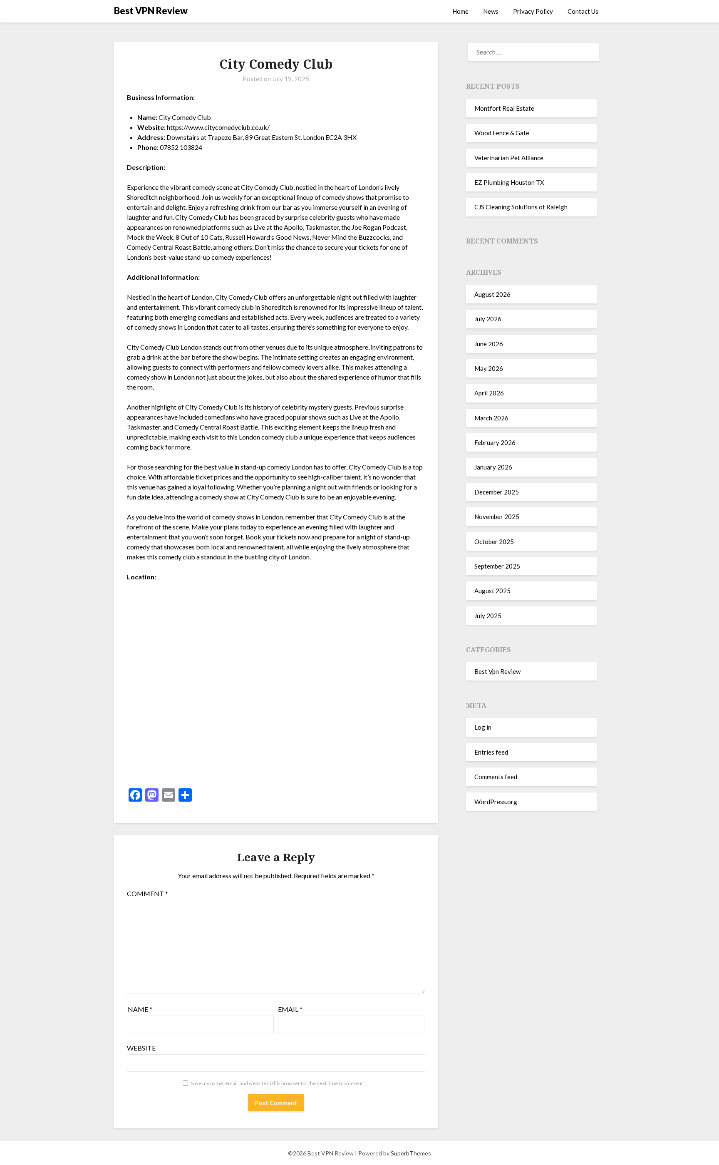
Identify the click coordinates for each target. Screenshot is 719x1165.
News (490, 11)
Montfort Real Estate (504, 108)
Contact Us (583, 11)
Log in (482, 727)
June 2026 (488, 344)
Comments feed (495, 776)
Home (460, 11)
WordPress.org (495, 801)
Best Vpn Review (497, 671)
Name (140, 1009)
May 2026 (488, 368)
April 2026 (489, 393)
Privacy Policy (533, 11)
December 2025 (496, 492)
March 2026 (491, 418)
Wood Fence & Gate (501, 133)
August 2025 (492, 590)
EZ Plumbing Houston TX (509, 182)
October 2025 (494, 541)
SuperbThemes (411, 1153)
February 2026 (495, 442)
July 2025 (487, 615)
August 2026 (492, 294)
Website (141, 1048)
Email (290, 1009)
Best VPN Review (151, 10)
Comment (147, 893)
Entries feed (491, 752)
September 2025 (497, 566)
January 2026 (493, 467)
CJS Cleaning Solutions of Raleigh (521, 207)
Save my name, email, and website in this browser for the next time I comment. (277, 1083)
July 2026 (487, 319)
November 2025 (496, 516)
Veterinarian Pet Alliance (508, 157)
